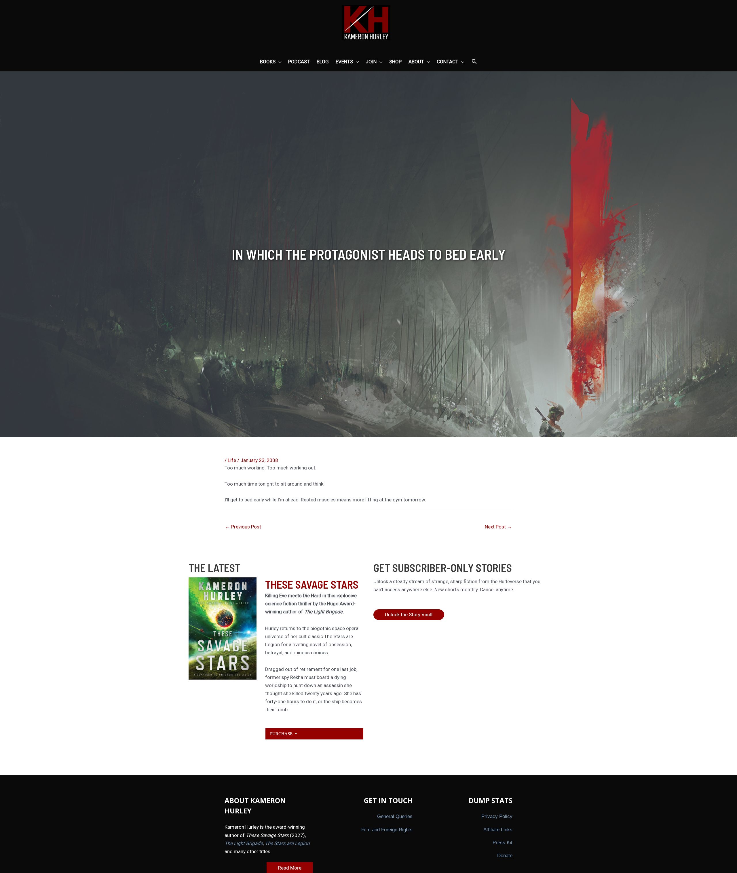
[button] (474, 62)
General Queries (395, 816)
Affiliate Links (497, 829)
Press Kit (502, 842)
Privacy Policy (496, 816)
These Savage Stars (311, 584)
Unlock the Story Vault (409, 614)
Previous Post (243, 527)
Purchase (282, 733)
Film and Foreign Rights (387, 829)
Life (232, 460)
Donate (504, 855)
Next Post (498, 527)
